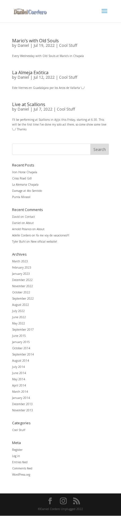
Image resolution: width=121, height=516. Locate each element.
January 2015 (21, 342)
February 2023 (21, 267)
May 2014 (18, 379)
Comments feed (22, 468)
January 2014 (21, 398)
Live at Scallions (28, 104)
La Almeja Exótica (30, 72)
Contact (30, 217)
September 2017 (23, 329)
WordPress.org (21, 475)
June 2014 (19, 373)
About (30, 223)
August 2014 (20, 361)
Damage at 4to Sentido (27, 191)
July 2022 (18, 311)
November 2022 (22, 286)
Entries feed (20, 462)
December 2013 (22, 404)
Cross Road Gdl (22, 178)
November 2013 (22, 410)
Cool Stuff (68, 45)
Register (17, 450)
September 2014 (23, 354)
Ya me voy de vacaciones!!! (52, 235)
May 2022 (18, 323)
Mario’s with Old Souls (35, 41)
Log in (16, 456)
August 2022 (20, 305)
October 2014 (21, 348)
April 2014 (19, 385)
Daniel (23, 45)
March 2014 (20, 392)
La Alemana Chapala (25, 184)
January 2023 (21, 274)
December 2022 (22, 280)
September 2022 (23, 298)
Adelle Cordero (21, 235)
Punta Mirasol (21, 197)
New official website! (44, 241)
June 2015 (19, 336)
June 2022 (19, 317)
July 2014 (18, 367)
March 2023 (20, 261)
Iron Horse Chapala (24, 172)
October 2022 (21, 292)
